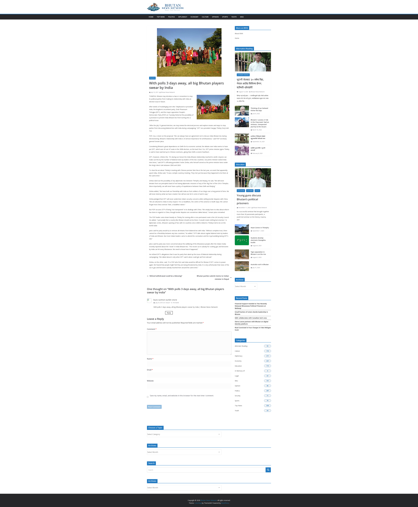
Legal (237, 376)
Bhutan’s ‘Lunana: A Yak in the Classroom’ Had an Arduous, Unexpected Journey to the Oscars (260, 123)
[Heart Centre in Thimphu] (242, 229)
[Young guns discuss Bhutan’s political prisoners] (253, 177)
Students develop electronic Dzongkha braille (258, 240)
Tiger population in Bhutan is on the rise (258, 253)
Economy (194, 17)
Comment (152, 329)
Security (237, 396)
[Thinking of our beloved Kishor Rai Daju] (242, 111)
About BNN (239, 33)
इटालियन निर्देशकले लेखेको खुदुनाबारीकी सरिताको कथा (258, 137)
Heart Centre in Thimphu (260, 228)
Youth (234, 17)
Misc (242, 17)
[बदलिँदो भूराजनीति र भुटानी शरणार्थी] (242, 150)
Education (241, 190)
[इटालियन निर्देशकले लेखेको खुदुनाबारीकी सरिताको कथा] (242, 139)
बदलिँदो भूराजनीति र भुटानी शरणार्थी (258, 149)
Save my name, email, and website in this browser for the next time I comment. (182, 395)
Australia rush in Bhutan (260, 264)
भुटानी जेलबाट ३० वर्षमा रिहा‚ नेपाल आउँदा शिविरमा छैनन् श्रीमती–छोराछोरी (250, 83)
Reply (169, 313)
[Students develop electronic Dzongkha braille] (242, 241)
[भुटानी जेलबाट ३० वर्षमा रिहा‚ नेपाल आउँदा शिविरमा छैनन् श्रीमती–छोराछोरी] (253, 61)
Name (150, 359)
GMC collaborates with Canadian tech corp (251, 318)
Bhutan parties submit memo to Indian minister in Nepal (213, 277)
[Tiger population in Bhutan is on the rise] (242, 254)
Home (151, 17)
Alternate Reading (243, 75)
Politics (171, 17)
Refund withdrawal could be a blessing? (166, 276)
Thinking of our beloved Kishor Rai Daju (259, 109)
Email (150, 370)
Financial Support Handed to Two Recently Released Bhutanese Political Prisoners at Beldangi (251, 306)
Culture (205, 17)
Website (150, 381)
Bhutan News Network (168, 92)
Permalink (176, 303)
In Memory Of (240, 371)
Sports (225, 17)
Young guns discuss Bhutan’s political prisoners (249, 199)
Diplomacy (182, 17)
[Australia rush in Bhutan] (242, 266)
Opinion (215, 17)
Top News (161, 17)
